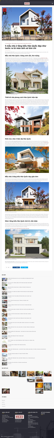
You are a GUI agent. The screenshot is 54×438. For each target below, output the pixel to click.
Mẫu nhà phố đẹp (28, 43)
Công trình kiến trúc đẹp (21, 43)
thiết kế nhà (46, 142)
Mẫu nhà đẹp (14, 43)
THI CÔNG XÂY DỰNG (18, 420)
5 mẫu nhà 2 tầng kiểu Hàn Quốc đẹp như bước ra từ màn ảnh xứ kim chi (25, 47)
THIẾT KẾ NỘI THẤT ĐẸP (5, 416)
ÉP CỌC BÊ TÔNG (4, 419)
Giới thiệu (3, 404)
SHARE (16, 267)
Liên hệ (3, 402)
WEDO (6, 436)
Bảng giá (3, 400)
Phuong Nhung (8, 43)
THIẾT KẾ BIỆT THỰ (5, 415)
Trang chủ (3, 406)
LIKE (9, 267)
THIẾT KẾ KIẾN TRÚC (18, 419)
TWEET (24, 267)
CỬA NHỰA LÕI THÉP (5, 420)
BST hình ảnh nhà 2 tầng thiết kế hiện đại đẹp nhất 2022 (19, 228)
